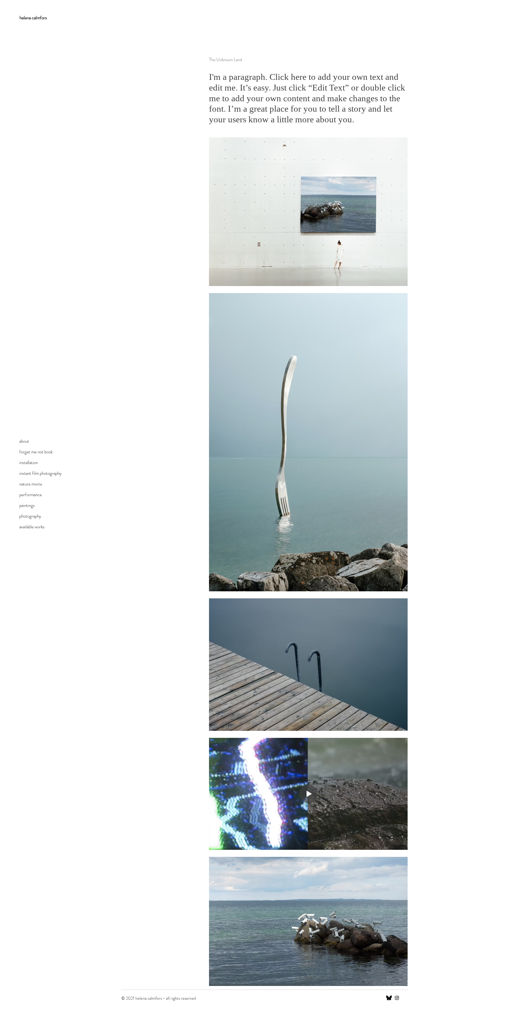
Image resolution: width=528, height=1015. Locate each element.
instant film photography (40, 473)
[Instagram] (397, 998)
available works (32, 526)
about (24, 441)
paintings (27, 505)
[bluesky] (389, 998)
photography (30, 516)
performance (30, 494)
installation (28, 462)
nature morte (30, 484)
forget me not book (36, 451)
